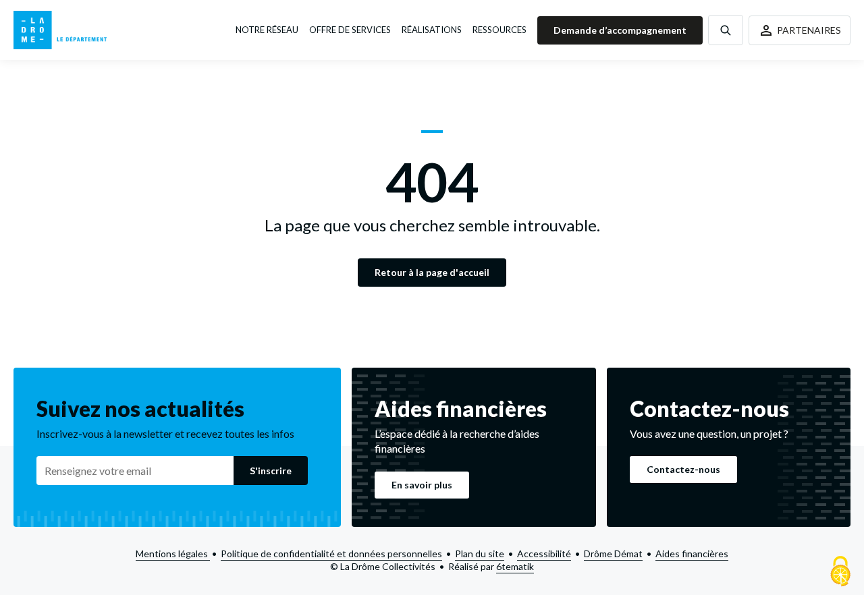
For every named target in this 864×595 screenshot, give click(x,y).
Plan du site (479, 553)
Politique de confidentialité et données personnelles (331, 553)
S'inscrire (271, 470)
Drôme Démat (613, 553)
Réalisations (432, 30)
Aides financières (691, 553)
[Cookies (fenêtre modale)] (840, 572)
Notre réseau (267, 30)
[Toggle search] (725, 30)
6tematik (515, 566)
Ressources (499, 30)
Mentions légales (173, 553)
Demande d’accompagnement (620, 30)
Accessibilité (544, 553)
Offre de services (350, 30)
